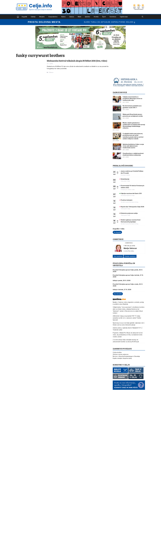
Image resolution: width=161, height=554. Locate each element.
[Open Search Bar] (142, 16)
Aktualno (42, 17)
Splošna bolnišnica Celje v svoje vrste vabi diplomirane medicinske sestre (133, 145)
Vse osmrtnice (118, 256)
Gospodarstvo (52, 17)
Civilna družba (117, 352)
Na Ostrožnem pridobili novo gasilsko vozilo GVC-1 (132, 106)
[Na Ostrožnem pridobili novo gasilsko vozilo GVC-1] (117, 108)
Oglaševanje (124, 17)
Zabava (71, 17)
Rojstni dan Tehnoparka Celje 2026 (132, 206)
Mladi (79, 17)
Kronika (96, 17)
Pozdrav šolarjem (126, 200)
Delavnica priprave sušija (129, 213)
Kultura (63, 17)
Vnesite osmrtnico (130, 256)
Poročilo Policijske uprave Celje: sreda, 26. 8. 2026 (128, 285)
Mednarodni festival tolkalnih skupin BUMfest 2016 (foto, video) (77, 60)
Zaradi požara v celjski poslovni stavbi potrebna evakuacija (133, 154)
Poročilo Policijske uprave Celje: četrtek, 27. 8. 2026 (128, 276)
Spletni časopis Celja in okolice (18, 16)
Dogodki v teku (118, 229)
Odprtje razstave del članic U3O (131, 193)
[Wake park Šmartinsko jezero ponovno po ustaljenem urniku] (117, 116)
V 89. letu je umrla (129, 245)
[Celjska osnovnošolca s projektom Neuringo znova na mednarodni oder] (117, 99)
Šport (104, 17)
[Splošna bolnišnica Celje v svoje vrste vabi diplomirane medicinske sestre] (117, 146)
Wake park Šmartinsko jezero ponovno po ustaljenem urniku (133, 115)
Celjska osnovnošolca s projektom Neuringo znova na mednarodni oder (132, 98)
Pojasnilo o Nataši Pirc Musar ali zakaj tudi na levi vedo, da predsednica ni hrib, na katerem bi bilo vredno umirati (128, 334)
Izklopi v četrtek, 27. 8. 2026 (122, 289)
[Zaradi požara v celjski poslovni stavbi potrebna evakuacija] (117, 156)
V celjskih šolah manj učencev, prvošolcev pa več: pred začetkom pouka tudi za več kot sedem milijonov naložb (133, 136)
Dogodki (24, 17)
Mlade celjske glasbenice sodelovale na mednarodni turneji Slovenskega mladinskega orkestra (134, 125)
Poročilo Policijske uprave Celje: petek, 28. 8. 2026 (128, 270)
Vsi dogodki (117, 232)
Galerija (33, 17)
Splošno (87, 17)
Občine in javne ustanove (120, 354)
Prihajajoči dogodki (123, 165)
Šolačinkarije (125, 179)
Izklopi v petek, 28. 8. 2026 (121, 280)
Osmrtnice (112, 17)
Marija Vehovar (130, 248)
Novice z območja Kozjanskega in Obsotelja (126, 356)
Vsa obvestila (118, 294)
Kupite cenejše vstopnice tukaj (122, 358)
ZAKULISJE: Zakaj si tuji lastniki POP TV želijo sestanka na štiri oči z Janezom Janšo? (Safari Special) (127, 318)
